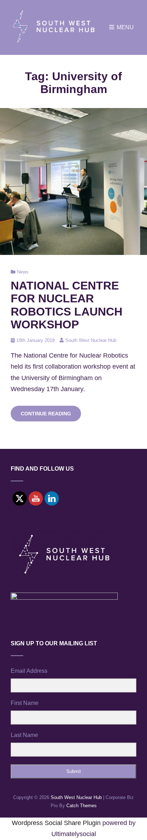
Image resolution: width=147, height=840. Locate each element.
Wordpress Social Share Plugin (57, 822)
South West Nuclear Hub (90, 340)
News (23, 272)
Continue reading (51, 415)
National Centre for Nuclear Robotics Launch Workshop (66, 305)
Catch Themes (81, 805)
